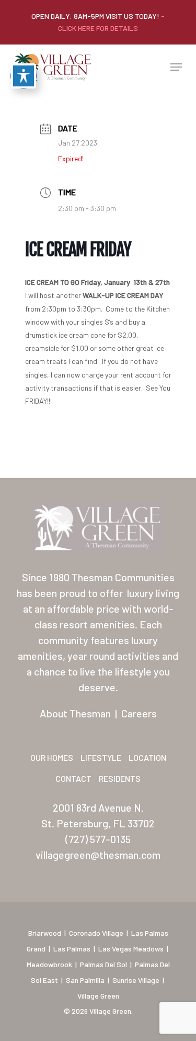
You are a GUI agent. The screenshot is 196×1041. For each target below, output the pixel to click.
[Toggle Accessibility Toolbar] (23, 75)
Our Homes (51, 757)
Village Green (98, 995)
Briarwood (44, 932)
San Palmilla (85, 980)
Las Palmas (71, 948)
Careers (139, 713)
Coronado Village (96, 932)
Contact (73, 778)
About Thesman (75, 713)
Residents (120, 778)
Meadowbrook (49, 964)
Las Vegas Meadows (131, 948)
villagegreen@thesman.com (98, 854)
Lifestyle (100, 757)
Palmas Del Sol (103, 964)
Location (147, 757)
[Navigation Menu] (176, 67)
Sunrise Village (135, 980)
